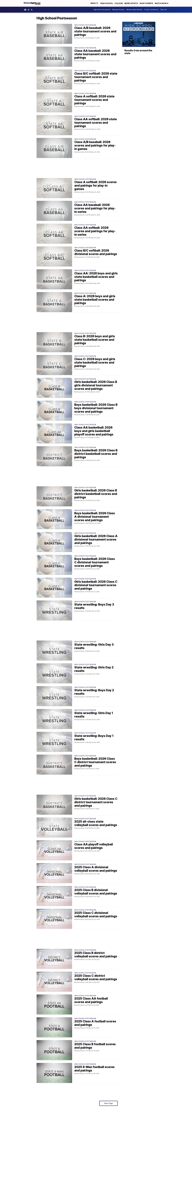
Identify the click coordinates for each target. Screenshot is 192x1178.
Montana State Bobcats (134, 9)
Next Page (108, 1103)
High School (106, 3)
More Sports (131, 3)
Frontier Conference (151, 9)
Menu (93, 3)
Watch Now (161, 3)
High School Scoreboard (102, 9)
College (119, 3)
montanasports (25, 10)
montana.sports (29, 10)
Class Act (163, 9)
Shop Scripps (146, 3)
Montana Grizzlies (118, 9)
